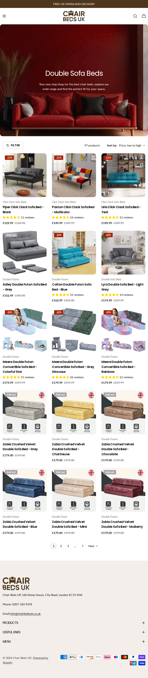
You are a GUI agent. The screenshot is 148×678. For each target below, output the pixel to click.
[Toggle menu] (4, 16)
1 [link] (54, 546)
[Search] (135, 16)
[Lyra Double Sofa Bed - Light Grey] (123, 253)
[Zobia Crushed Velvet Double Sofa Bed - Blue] (25, 490)
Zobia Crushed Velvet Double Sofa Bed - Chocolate (117, 449)
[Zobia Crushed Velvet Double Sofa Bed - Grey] (25, 412)
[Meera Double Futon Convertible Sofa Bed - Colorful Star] (25, 330)
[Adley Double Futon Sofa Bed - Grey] (25, 253)
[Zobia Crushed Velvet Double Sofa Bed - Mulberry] (123, 490)
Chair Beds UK (22, 657)
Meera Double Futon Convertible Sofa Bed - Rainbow (118, 367)
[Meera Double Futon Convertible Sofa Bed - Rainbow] (123, 330)
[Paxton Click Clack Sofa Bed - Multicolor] (74, 175)
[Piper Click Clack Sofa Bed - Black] (25, 175)
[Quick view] (41, 161)
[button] (12, 217)
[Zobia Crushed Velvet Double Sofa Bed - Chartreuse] (74, 412)
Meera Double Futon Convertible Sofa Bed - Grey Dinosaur (73, 367)
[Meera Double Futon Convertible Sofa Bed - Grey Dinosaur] (74, 330)
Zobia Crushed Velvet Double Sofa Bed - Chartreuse (68, 449)
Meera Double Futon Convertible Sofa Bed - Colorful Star (20, 367)
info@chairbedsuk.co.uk (25, 613)
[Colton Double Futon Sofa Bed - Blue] (74, 253)
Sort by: (112, 145)
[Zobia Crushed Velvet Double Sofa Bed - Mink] (74, 490)
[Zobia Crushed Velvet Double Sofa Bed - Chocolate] (123, 412)
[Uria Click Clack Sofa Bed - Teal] (123, 175)
